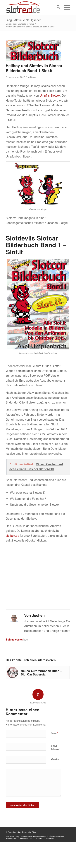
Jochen (38, 615)
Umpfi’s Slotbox (50, 95)
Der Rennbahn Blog (27, 832)
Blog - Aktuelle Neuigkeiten (24, 20)
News (33, 77)
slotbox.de (12, 535)
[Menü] (65, 7)
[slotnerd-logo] (31, 7)
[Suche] (56, 7)
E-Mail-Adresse (55, 747)
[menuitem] (56, 7)
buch (26, 639)
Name (54, 733)
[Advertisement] (38, 576)
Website (55, 759)
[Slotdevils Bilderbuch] (33, 50)
